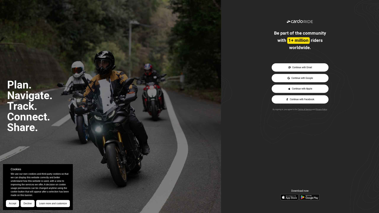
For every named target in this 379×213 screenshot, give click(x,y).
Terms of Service (305, 109)
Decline (28, 203)
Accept (12, 203)
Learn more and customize (53, 203)
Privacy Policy (321, 109)
